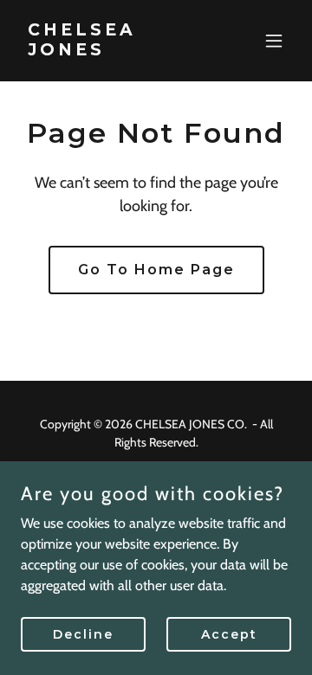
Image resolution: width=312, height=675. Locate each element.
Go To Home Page (156, 269)
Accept (229, 633)
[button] (274, 40)
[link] (115, 50)
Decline (83, 633)
